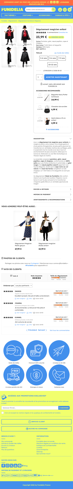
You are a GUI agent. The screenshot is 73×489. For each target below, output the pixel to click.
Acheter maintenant (56, 77)
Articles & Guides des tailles (11, 443)
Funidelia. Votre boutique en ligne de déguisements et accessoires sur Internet (12, 9)
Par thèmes (9, 15)
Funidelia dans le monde (45, 441)
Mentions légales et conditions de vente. (51, 443)
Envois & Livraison (8, 445)
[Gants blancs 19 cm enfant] (47, 121)
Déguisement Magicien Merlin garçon (23, 244)
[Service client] (65, 10)
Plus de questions (7, 449)
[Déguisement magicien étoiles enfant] (48, 226)
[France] (3, 466)
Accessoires (44, 15)
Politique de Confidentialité (46, 445)
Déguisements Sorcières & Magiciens (29, 21)
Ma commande (6, 441)
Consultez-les (63, 32)
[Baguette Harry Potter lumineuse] (47, 97)
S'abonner (64, 408)
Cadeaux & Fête (62, 15)
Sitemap (39, 452)
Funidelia (4, 21)
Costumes (27, 15)
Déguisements (12, 21)
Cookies (39, 447)
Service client (38, 422)
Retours (4, 447)
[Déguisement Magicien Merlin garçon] (24, 226)
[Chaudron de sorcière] (47, 109)
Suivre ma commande (37, 429)
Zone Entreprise (42, 449)
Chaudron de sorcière (59, 106)
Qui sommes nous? (43, 454)
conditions (37, 413)
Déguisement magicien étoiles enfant (47, 244)
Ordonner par (8, 286)
